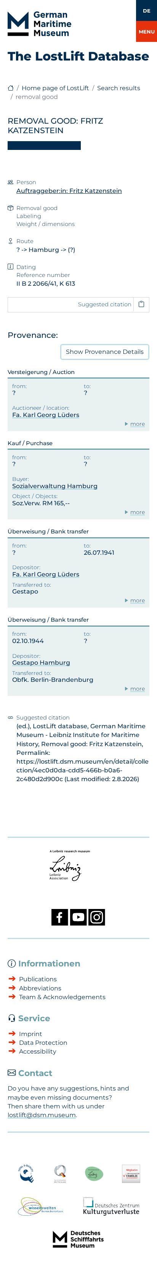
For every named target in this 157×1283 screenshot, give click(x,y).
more (137, 423)
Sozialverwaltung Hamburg (55, 486)
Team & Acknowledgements (62, 997)
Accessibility (37, 1051)
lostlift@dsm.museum (42, 1115)
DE (147, 11)
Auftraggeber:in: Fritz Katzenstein (69, 190)
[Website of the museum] (11, 88)
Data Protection (43, 1042)
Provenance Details (105, 351)
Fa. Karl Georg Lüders (45, 415)
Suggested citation (104, 304)
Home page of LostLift (55, 88)
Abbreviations (40, 988)
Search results (118, 88)
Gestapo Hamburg (41, 662)
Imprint (30, 1034)
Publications (38, 979)
